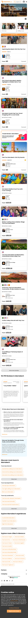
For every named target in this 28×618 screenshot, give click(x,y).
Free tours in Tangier (7, 536)
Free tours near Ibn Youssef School (10, 504)
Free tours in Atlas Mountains (9, 549)
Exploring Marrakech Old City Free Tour (13, 49)
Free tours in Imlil (20, 555)
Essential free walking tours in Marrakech (12, 468)
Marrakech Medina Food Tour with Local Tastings (12, 189)
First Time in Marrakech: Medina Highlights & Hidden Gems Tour (11, 81)
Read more (4, 434)
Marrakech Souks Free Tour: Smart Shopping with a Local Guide (12, 114)
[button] (8, 27)
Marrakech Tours (9, 229)
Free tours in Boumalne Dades (9, 552)
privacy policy (14, 600)
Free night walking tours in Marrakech (11, 488)
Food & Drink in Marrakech (8, 517)
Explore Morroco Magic (10, 262)
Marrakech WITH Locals (11, 163)
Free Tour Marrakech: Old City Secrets (13, 157)
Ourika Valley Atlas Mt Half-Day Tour (13, 320)
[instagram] (2, 580)
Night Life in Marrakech (7, 524)
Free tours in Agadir (19, 543)
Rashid (7, 88)
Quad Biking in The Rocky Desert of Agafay (12, 352)
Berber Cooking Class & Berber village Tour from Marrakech (13, 222)
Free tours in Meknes (7, 558)
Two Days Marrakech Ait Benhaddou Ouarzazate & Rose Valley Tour (13, 255)
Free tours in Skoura (17, 561)
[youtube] (7, 580)
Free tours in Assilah (7, 546)
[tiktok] (12, 580)
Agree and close (14, 611)
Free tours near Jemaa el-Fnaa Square (11, 498)
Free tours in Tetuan (7, 543)
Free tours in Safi (6, 561)
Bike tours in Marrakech (7, 492)
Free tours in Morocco (10, 5)
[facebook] (4, 580)
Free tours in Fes (6, 540)
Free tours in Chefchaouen (19, 540)
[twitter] (9, 580)
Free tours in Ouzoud (20, 558)
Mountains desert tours (11, 359)
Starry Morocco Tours (10, 295)
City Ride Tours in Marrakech (9, 521)
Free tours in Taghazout (8, 564)
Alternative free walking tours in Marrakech (12, 475)
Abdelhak (8, 55)
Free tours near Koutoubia (8, 501)
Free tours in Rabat (19, 536)
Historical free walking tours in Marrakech (12, 472)
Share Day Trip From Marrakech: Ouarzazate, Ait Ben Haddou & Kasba (13, 288)
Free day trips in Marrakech (8, 485)
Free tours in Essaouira (7, 555)
